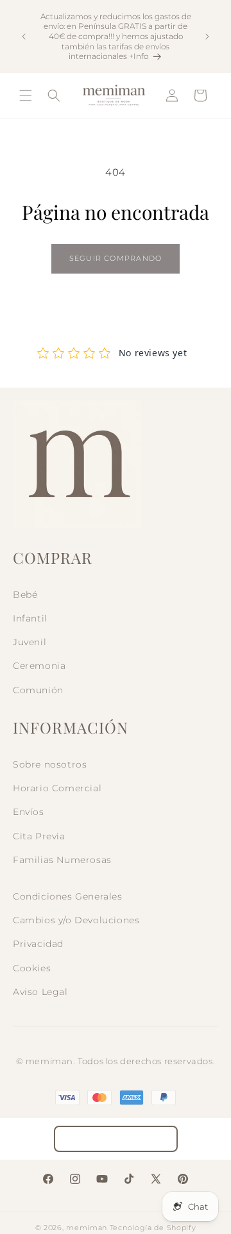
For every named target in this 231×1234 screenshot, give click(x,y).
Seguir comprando (115, 258)
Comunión (38, 690)
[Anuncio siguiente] (207, 36)
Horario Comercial (57, 788)
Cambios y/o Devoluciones (76, 920)
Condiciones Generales (68, 896)
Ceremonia (39, 665)
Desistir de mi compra (116, 1138)
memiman (86, 1227)
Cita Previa (39, 836)
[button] (26, 95)
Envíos (28, 812)
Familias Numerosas (62, 860)
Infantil (30, 618)
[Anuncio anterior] (24, 36)
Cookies (32, 968)
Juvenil (29, 642)
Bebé (25, 594)
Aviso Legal (40, 992)
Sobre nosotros (50, 764)
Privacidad (38, 944)
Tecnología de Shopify (153, 1227)
